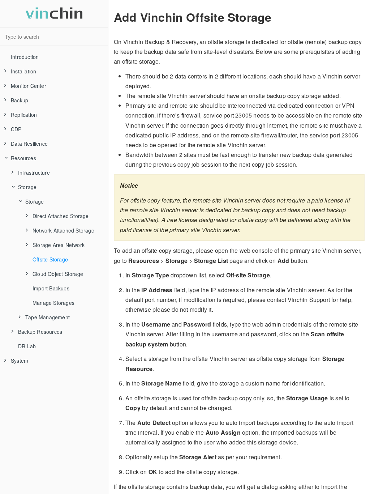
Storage (27, 187)
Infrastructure (34, 172)
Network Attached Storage (63, 230)
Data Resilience (29, 143)
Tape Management (47, 317)
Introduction (25, 56)
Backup (19, 100)
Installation (23, 71)
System (19, 360)
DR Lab (27, 346)
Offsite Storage (50, 259)
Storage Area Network (59, 244)
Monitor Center (28, 85)
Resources (23, 158)
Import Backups (51, 288)
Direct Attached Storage (61, 216)
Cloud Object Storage (58, 273)
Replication (24, 114)
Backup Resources (40, 331)
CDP (16, 129)
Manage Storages (53, 302)
